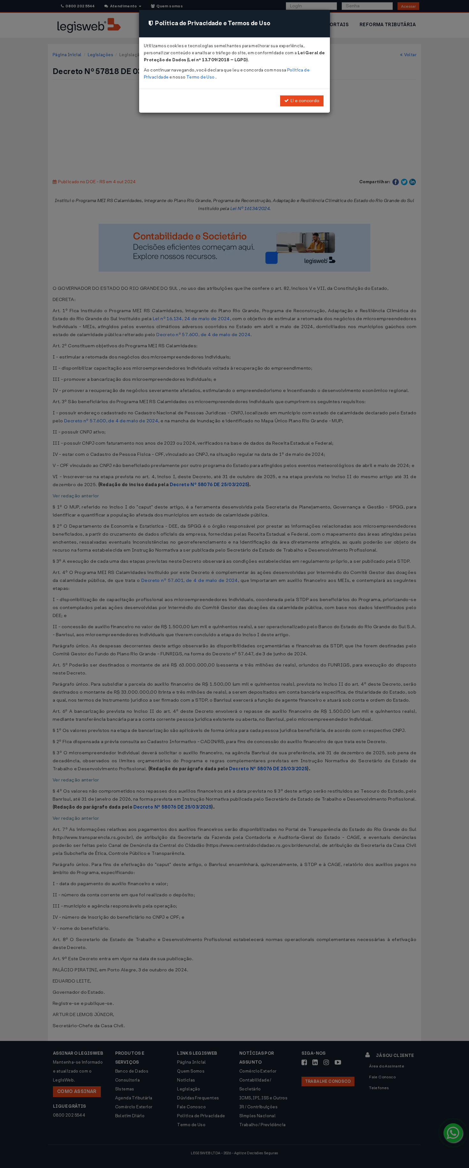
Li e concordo (304, 101)
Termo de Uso (200, 77)
